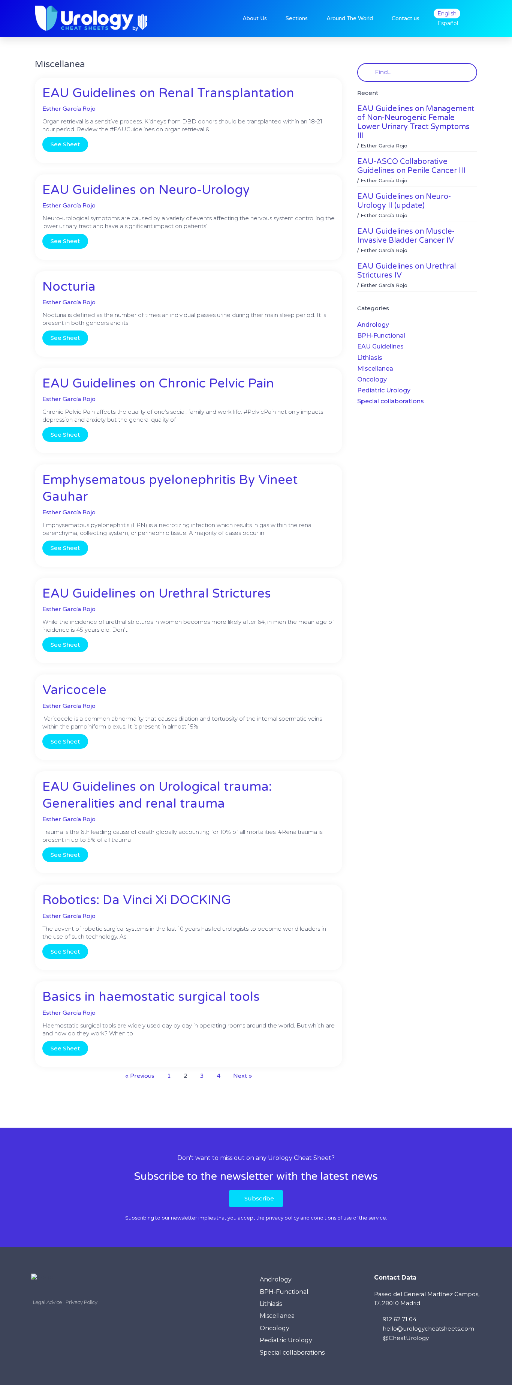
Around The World (349, 18)
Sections (297, 18)
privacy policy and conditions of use (309, 1218)
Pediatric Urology (383, 390)
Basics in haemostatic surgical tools (151, 997)
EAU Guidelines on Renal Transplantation (168, 93)
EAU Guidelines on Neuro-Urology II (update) (404, 201)
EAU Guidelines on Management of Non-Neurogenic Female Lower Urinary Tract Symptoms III (416, 122)
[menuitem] (447, 13)
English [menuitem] (447, 13)
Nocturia (69, 286)
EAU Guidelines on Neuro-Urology (146, 190)
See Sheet (65, 144)
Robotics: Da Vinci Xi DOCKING (136, 900)
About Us (255, 18)
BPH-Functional (381, 335)
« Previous (139, 1076)
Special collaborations (390, 401)
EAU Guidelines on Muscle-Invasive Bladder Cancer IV (406, 236)
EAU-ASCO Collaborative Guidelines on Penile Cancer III (411, 166)
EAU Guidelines (380, 346)
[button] (256, 1198)
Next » (242, 1076)
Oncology (372, 379)
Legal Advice (47, 1302)
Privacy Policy (81, 1302)
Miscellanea (375, 368)
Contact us (405, 18)
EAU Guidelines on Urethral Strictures (156, 593)
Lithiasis (369, 357)
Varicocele (74, 690)
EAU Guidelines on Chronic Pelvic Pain (158, 383)
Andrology (373, 324)
